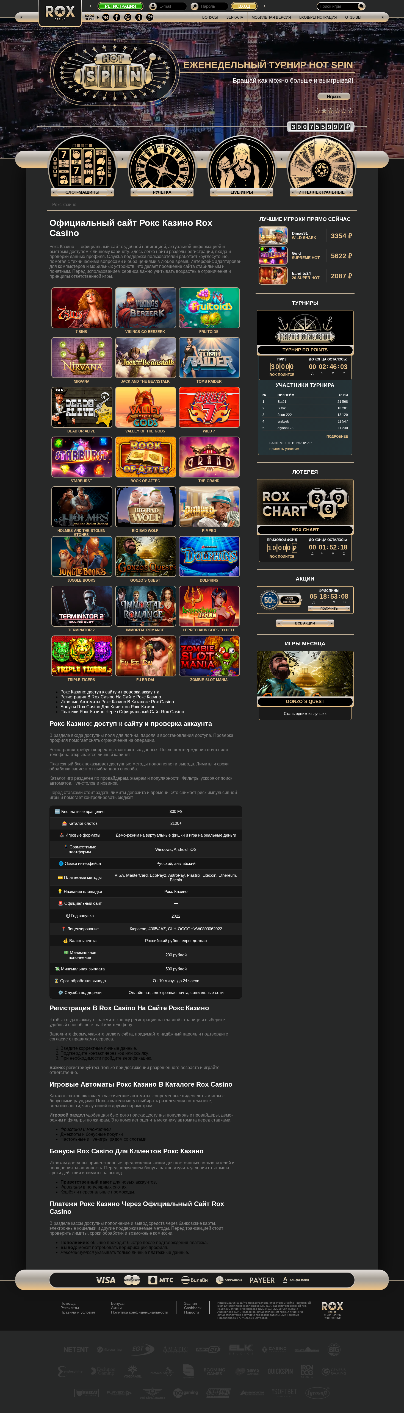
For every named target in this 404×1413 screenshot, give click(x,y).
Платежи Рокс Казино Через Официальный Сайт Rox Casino (122, 711)
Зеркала (234, 17)
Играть (334, 96)
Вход (244, 6)
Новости (191, 1312)
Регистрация (120, 6)
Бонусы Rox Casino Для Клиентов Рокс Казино (108, 706)
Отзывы (353, 17)
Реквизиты (69, 1308)
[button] (317, 110)
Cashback (192, 1308)
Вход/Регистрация (318, 17)
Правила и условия (77, 1312)
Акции (116, 1308)
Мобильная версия (271, 17)
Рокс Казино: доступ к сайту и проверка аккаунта (109, 692)
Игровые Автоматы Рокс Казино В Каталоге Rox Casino (117, 701)
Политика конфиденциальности (139, 1312)
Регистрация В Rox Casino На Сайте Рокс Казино (110, 697)
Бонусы (210, 17)
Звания (190, 1303)
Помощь (68, 1303)
